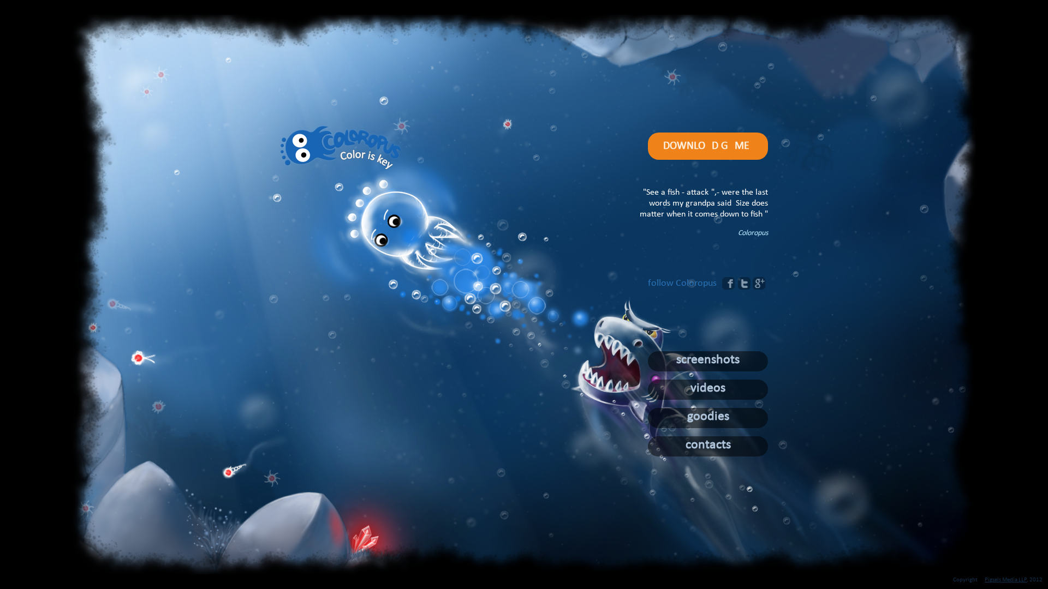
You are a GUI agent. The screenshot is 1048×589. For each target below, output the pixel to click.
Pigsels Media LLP (1006, 580)
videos (707, 388)
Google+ (759, 283)
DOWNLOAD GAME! (708, 146)
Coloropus (340, 148)
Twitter (744, 283)
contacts (708, 445)
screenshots (708, 359)
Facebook (728, 283)
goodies (708, 416)
